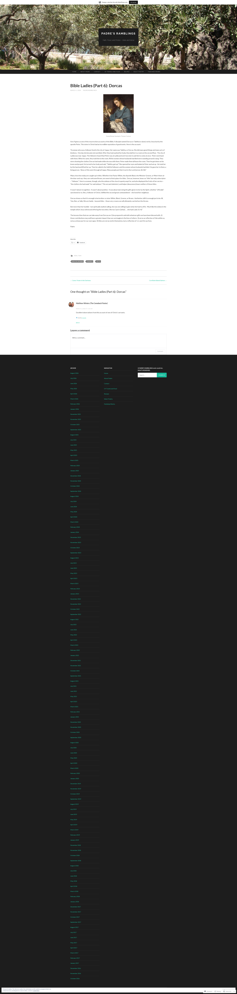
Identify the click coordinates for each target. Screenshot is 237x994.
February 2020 (75, 773)
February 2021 (75, 712)
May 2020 (73, 758)
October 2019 (75, 794)
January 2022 (74, 655)
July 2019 (73, 809)
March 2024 (74, 522)
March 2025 (74, 460)
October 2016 (75, 978)
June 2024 (73, 506)
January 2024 (74, 532)
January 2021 (74, 717)
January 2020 (74, 778)
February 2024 (75, 527)
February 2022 (75, 650)
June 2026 (73, 383)
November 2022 (75, 604)
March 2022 (74, 645)
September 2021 (75, 676)
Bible (76, 255)
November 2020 (75, 727)
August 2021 (74, 681)
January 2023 (74, 594)
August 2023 (74, 558)
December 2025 (75, 414)
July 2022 (73, 624)
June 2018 (73, 876)
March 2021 (74, 706)
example (90, 261)
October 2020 (75, 732)
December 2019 (75, 783)
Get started (133, 2)
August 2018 (74, 866)
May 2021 (73, 696)
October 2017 (75, 917)
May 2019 (73, 819)
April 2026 (73, 394)
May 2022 (73, 635)
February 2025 (75, 465)
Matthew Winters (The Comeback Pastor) (92, 303)
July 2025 (73, 440)
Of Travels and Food (112, 71)
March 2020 (74, 768)
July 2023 (73, 563)
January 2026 (74, 409)
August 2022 (74, 619)
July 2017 (73, 932)
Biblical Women (77, 261)
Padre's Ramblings (118, 33)
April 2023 (73, 578)
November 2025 (75, 419)
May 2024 (73, 512)
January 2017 (74, 963)
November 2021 (75, 665)
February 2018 (75, 896)
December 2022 (75, 599)
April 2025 (73, 455)
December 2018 (75, 845)
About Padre (85, 71)
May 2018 (73, 881)
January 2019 (74, 840)
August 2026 (74, 373)
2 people (84, 318)
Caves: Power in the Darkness (80, 280)
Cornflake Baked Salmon (158, 280)
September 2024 (75, 491)
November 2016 (75, 973)
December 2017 (75, 907)
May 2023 (73, 573)
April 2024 (73, 517)
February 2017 (75, 958)
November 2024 (75, 481)
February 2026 (75, 404)
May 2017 (73, 943)
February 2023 (75, 589)
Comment (160, 351)
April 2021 (73, 701)
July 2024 (73, 501)
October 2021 (75, 671)
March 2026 (74, 399)
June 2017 (73, 937)
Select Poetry (138, 71)
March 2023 (74, 583)
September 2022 (75, 614)
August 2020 (74, 742)
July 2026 (73, 378)
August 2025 (74, 435)
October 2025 (75, 424)
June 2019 (73, 814)
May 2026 (73, 388)
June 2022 (73, 630)
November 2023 (75, 542)
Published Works (154, 71)
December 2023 (75, 537)
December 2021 (75, 660)
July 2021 (73, 686)
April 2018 (73, 886)
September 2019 (75, 799)
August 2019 (74, 804)
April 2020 (73, 763)
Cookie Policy (36, 990)
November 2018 (75, 850)
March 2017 (74, 953)
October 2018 (75, 855)
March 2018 (74, 891)
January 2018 (74, 901)
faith (79, 255)
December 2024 (75, 476)
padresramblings (90, 90)
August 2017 (74, 927)
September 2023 (75, 553)
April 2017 (73, 948)
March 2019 (74, 830)
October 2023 (75, 547)
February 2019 (75, 835)
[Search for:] (152, 375)
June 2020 (73, 753)
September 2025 (75, 429)
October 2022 (75, 609)
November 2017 (75, 912)
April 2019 (73, 824)
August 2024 (74, 496)
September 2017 (75, 922)
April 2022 (73, 640)
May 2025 (73, 450)
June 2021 (73, 691)
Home (74, 71)
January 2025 (74, 470)
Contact (97, 71)
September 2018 (75, 860)
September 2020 (75, 737)
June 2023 (73, 568)
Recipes (126, 71)
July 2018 (73, 871)
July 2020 (73, 747)
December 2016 (75, 968)
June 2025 (73, 445)
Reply (78, 322)
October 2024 (75, 486)
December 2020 (75, 722)
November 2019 (75, 789)
